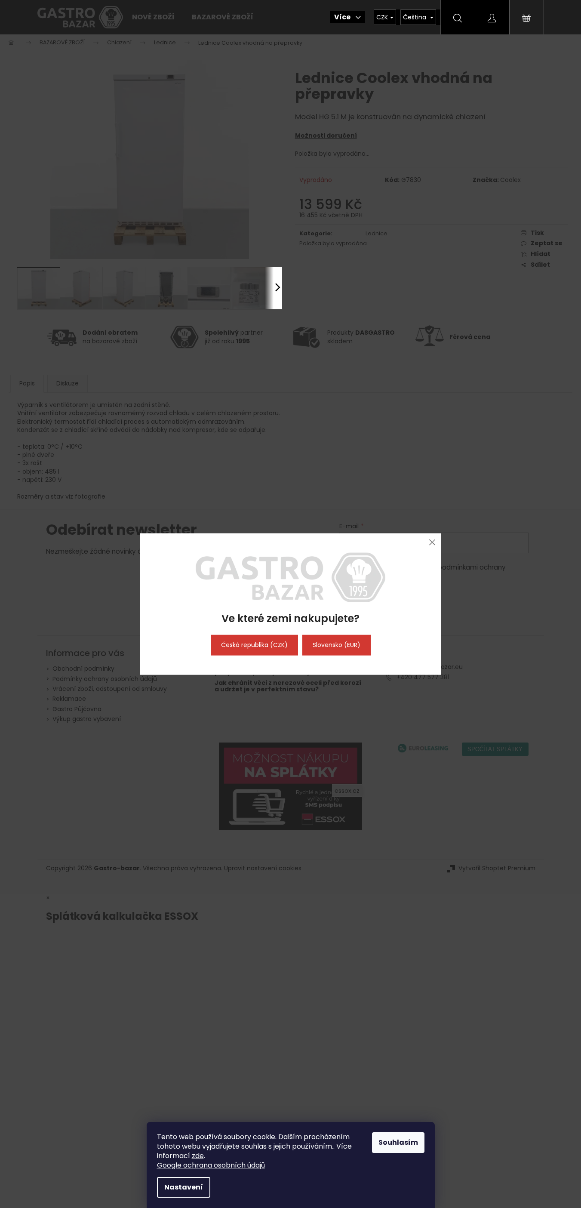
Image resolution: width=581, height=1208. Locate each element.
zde (198, 1156)
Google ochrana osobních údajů (211, 1165)
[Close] (432, 542)
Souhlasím (398, 1142)
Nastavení (183, 1187)
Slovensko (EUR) (336, 645)
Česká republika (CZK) (254, 645)
